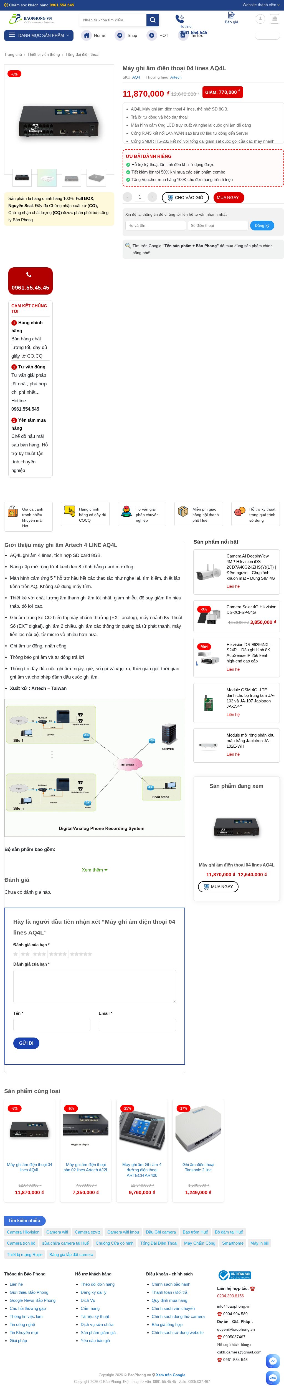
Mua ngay (228, 197)
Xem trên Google (170, 1375)
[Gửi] (152, 20)
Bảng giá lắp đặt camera (71, 1254)
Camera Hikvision (23, 1232)
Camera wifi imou (123, 1232)
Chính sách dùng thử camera (178, 1316)
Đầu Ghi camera (161, 1232)
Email (105, 1013)
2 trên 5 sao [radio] (24, 954)
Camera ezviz (87, 1232)
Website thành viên (259, 5)
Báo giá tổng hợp (167, 1324)
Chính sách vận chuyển (173, 1308)
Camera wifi (57, 1232)
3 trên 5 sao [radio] (38, 954)
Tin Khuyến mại (24, 1332)
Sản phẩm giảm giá (98, 1332)
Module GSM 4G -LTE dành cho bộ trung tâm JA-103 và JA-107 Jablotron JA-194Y (251, 698)
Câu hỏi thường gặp (28, 1308)
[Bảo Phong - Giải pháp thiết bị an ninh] (32, 19)
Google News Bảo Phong (32, 1300)
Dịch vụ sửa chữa (97, 1324)
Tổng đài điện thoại (82, 54)
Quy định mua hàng (169, 1300)
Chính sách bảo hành (171, 1284)
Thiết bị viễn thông (43, 54)
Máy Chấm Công (199, 1243)
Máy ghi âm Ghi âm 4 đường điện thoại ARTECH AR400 (141, 1170)
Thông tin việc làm (26, 1316)
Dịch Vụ (88, 1300)
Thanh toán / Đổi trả (169, 1292)
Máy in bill (259, 1243)
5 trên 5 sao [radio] (80, 954)
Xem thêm (92, 870)
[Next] (105, 119)
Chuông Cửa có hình (114, 1243)
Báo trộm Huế (195, 1232)
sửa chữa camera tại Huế (65, 1243)
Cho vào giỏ (189, 197)
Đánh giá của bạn (31, 944)
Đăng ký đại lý (93, 1292)
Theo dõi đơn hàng (98, 1284)
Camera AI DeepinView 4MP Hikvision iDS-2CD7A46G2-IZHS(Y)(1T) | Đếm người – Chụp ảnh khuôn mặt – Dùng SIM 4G (251, 567)
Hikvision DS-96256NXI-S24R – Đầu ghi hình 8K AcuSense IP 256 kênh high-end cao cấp (249, 653)
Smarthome (233, 1243)
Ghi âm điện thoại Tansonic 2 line (198, 1167)
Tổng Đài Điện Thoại (158, 1243)
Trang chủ (13, 54)
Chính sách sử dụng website (178, 1332)
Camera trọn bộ (21, 1243)
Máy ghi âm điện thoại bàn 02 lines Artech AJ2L (86, 1167)
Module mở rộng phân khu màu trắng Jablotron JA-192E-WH (250, 740)
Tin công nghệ (22, 1324)
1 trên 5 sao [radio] (15, 954)
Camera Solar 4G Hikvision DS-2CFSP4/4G (251, 609)
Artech (176, 77)
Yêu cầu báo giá (95, 1340)
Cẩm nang (90, 1308)
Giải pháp (18, 1340)
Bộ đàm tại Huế (229, 1232)
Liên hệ (16, 1284)
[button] (260, 19)
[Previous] (14, 119)
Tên (18, 1013)
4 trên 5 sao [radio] (57, 954)
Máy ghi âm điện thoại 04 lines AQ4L (29, 1167)
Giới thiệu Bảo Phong (29, 1292)
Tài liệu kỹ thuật (95, 1316)
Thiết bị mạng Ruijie (24, 1254)
